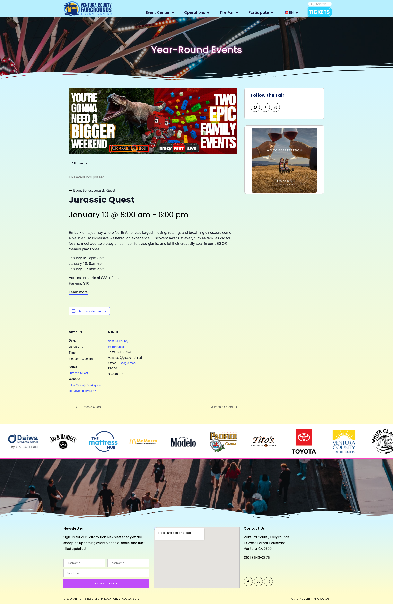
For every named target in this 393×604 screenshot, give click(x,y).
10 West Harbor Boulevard (264, 543)
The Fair (227, 12)
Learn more (78, 291)
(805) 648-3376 (257, 557)
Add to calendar (90, 311)
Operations (194, 12)
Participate (258, 12)
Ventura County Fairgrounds (266, 537)
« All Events (78, 163)
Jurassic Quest (78, 373)
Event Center (158, 12)
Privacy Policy (110, 599)
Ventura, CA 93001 (258, 548)
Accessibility (130, 599)
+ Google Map (126, 363)
